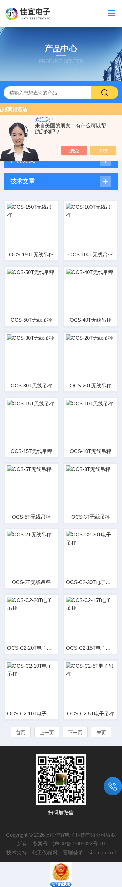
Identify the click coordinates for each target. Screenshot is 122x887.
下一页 (75, 732)
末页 (101, 732)
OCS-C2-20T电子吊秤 (31, 648)
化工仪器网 (44, 852)
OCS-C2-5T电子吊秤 (90, 713)
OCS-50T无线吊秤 (31, 320)
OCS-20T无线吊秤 (90, 385)
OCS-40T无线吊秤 (90, 320)
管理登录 (73, 852)
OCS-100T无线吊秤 (90, 254)
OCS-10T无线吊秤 (90, 451)
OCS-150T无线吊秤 (31, 254)
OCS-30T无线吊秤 (31, 385)
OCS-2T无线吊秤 (31, 582)
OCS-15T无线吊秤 (31, 451)
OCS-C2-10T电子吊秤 (31, 713)
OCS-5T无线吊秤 (31, 517)
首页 (20, 732)
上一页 (47, 732)
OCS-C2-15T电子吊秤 (90, 648)
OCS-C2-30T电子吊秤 (90, 582)
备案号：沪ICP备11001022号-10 (69, 843)
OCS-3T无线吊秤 (90, 517)
